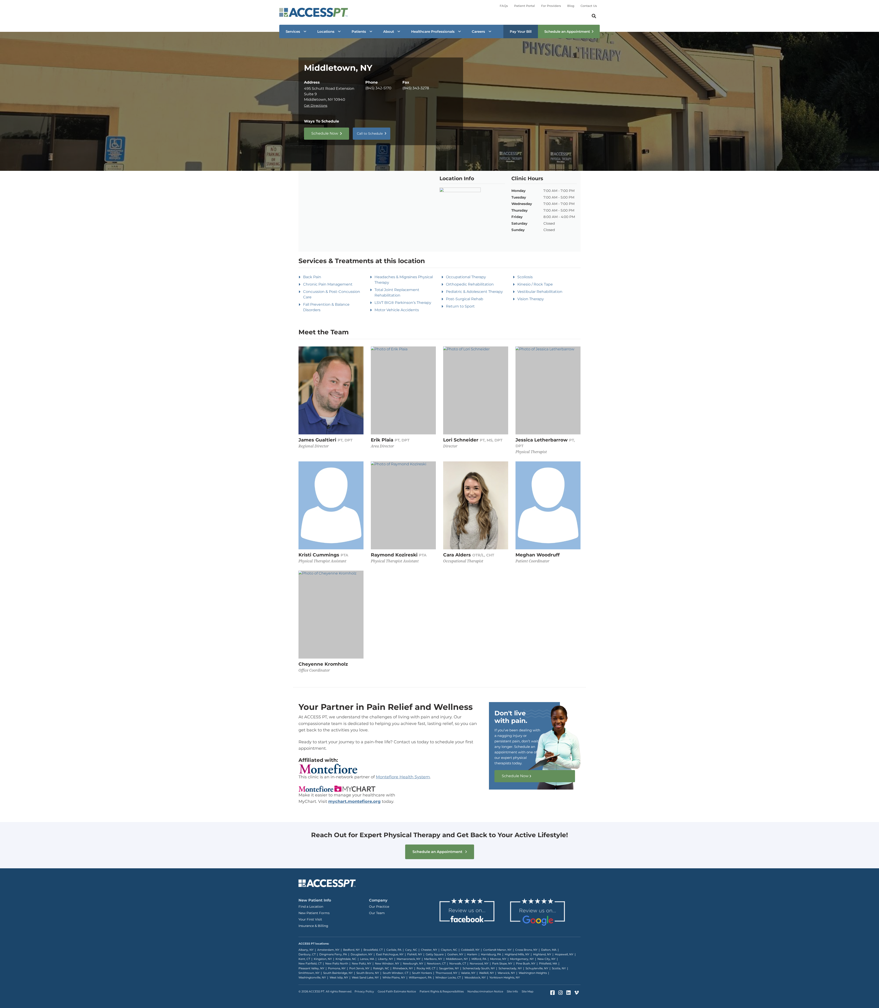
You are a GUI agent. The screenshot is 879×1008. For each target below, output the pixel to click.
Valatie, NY (468, 973)
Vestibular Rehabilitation (539, 291)
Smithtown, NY (309, 973)
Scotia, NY (559, 968)
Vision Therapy (530, 299)
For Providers (551, 6)
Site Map (527, 991)
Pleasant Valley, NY (311, 968)
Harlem (472, 954)
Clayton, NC (449, 949)
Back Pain (312, 277)
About (388, 31)
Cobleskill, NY (470, 949)
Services (293, 31)
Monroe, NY (498, 959)
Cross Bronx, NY (526, 949)
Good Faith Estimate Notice (397, 991)
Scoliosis (525, 277)
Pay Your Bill (521, 31)
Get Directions (315, 106)
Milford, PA (479, 959)
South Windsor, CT (395, 973)
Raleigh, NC (381, 968)
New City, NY (546, 959)
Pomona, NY (337, 968)
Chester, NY (429, 949)
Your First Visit (310, 919)
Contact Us (589, 6)
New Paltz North (336, 963)
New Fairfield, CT (310, 963)
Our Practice (379, 906)
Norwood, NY (479, 963)
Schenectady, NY (510, 968)
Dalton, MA (548, 949)
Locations (325, 31)
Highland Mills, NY (517, 954)
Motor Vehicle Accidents (396, 310)
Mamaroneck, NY (409, 959)
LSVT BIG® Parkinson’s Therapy (402, 302)
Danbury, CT (307, 954)
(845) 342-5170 (378, 88)
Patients (359, 31)
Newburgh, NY (413, 963)
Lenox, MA (367, 959)
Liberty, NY (385, 959)
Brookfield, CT (373, 949)
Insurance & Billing (313, 926)
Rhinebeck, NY (403, 968)
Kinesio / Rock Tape (535, 284)
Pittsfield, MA (548, 963)
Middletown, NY (457, 959)
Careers (478, 31)
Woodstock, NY (475, 977)
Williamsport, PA (420, 977)
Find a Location (310, 906)
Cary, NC (411, 949)
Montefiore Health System (403, 776)
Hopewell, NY (564, 954)
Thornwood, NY (446, 973)
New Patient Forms (314, 913)
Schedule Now (324, 133)
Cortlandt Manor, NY (497, 949)
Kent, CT (304, 959)
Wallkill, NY (486, 973)
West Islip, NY (339, 977)
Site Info (512, 991)
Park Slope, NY (502, 963)
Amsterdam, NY (328, 949)
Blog (570, 6)
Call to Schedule (370, 133)
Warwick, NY (506, 973)
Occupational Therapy (466, 277)
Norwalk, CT (457, 963)
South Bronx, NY (367, 973)
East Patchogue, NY (390, 954)
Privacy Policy (364, 991)
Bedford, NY (351, 949)
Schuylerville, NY (537, 968)
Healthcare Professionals (433, 31)
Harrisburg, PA (491, 954)
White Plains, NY (394, 977)
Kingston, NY (323, 959)
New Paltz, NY (361, 963)
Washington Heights (533, 973)
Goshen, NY (455, 954)
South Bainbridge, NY (338, 973)
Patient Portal (524, 6)
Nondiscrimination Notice (485, 991)
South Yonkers (422, 973)
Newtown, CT (436, 963)
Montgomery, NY (522, 959)
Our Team (377, 913)
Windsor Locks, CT (448, 977)
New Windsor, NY (387, 963)
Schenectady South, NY (479, 968)
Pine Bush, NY (525, 963)
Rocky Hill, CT (426, 968)
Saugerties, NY (449, 968)
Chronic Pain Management (328, 284)
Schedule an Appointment (567, 31)
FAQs (504, 6)
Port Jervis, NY (359, 968)
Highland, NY (542, 954)
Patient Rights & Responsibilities (442, 991)
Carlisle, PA (394, 949)
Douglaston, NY (361, 954)
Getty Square (435, 954)
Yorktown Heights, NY (504, 977)
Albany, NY (306, 949)
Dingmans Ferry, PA (333, 954)
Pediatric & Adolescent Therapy (474, 291)
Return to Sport (460, 306)
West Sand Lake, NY (365, 977)
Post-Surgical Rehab (464, 299)
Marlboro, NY (433, 959)
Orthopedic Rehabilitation (470, 284)
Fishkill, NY (414, 954)
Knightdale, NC (346, 959)
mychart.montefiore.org (354, 801)
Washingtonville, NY (312, 977)
